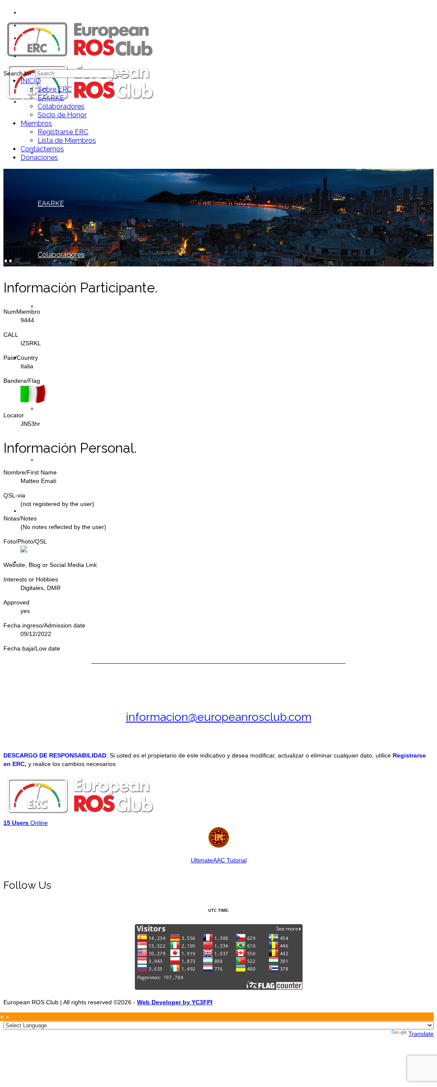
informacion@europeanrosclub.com (219, 717)
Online (25, 822)
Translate (421, 1033)
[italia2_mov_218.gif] (32, 400)
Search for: (18, 73)
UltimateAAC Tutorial (219, 860)
